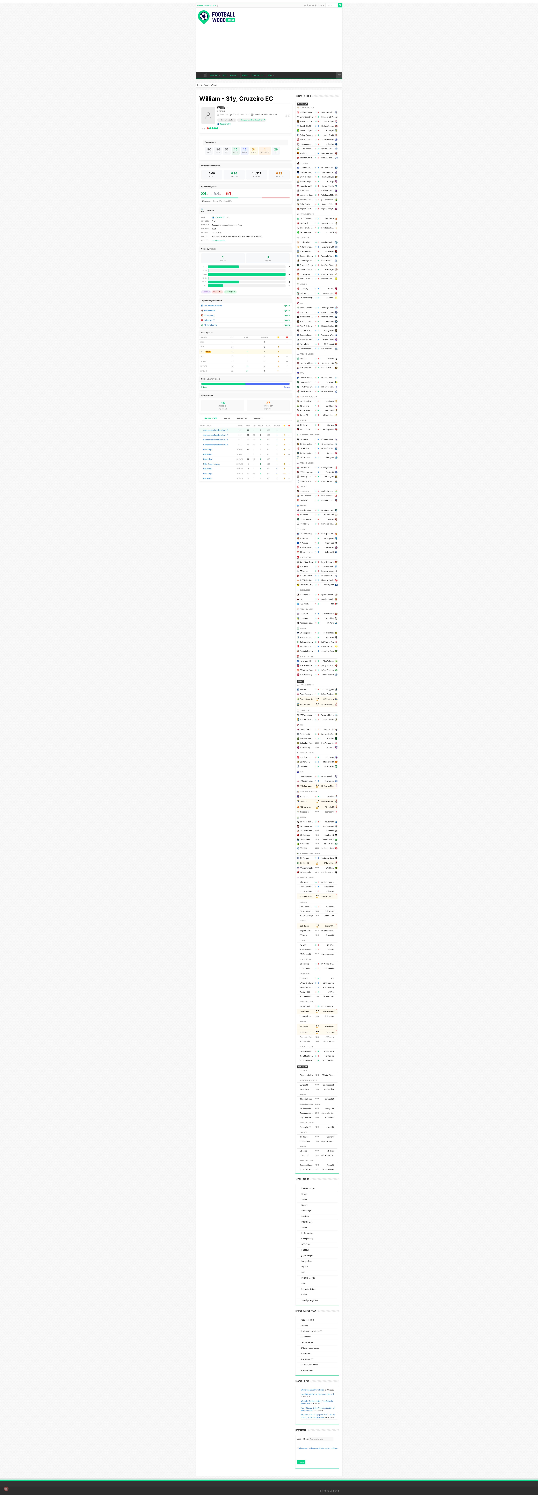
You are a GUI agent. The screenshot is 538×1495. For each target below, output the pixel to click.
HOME (205, 75)
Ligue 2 (304, 1267)
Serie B (304, 1227)
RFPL (303, 1283)
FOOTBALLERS (258, 75)
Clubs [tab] (227, 418)
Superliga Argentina (309, 1300)
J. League (305, 1250)
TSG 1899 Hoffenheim (213, 306)
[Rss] (305, 5)
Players (206, 85)
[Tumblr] (318, 5)
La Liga (304, 1194)
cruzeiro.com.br (218, 240)
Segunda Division (308, 1289)
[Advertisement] (269, 45)
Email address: (303, 1439)
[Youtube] (316, 5)
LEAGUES (233, 75)
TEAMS (245, 75)
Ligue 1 (304, 1205)
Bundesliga (207, 449)
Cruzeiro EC (225, 124)
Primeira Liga (306, 1222)
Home (199, 85)
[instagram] (321, 5)
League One (306, 1261)
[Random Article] (339, 75)
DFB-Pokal (207, 454)
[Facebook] (307, 5)
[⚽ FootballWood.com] (216, 16)
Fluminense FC (209, 310)
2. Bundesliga (307, 1233)
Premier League (308, 1188)
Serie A (304, 1199)
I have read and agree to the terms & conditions (318, 1448)
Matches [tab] (258, 418)
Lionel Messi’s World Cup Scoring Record (317, 1394)
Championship (307, 1239)
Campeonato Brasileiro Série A (253, 120)
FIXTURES (214, 75)
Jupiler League (307, 1255)
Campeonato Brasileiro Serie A (215, 430)
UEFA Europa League (211, 464)
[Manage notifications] (6, 1489)
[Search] (340, 5)
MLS (303, 1272)
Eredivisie (305, 1216)
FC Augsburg (209, 315)
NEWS (225, 75)
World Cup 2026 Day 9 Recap (312, 1390)
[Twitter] (310, 5)
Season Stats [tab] (210, 418)
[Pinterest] (313, 5)
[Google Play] (323, 5)
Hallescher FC (209, 320)
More (270, 75)
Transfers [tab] (242, 418)
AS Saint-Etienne (210, 325)
